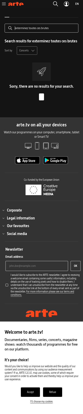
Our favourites (18, 225)
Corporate (14, 210)
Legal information (21, 218)
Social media (17, 233)
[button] (55, 4)
